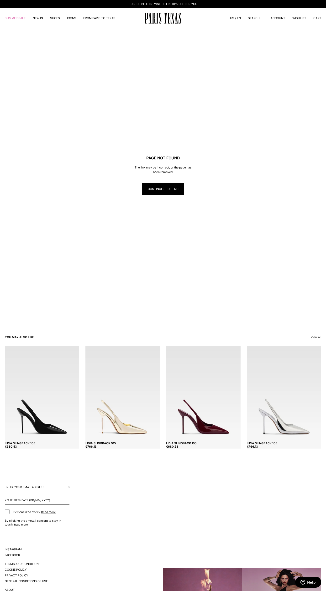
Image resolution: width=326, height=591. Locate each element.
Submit (64, 487)
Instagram (13, 549)
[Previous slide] (12, 392)
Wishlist (299, 18)
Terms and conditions (23, 564)
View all (316, 337)
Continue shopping (163, 189)
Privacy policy (16, 575)
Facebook (12, 555)
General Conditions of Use (26, 581)
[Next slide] (72, 392)
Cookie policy (16, 569)
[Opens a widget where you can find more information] (308, 583)
